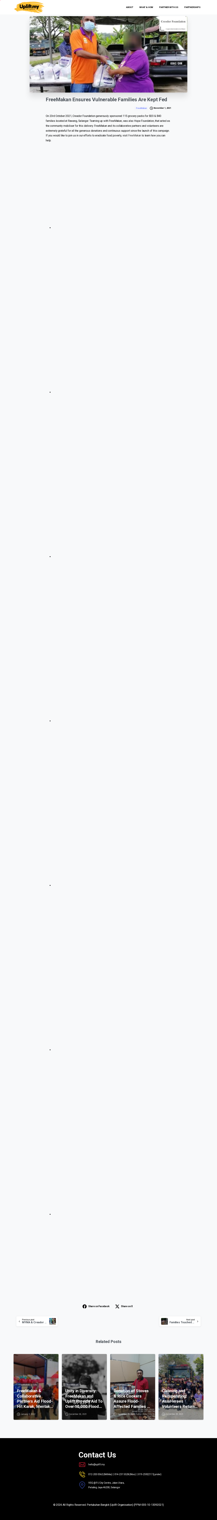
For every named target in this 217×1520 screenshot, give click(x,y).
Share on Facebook (99, 1306)
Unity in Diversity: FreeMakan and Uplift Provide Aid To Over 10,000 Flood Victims (84, 1399)
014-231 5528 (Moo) (125, 1474)
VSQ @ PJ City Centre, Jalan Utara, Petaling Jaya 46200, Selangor (106, 1485)
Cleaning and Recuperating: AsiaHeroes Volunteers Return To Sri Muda (178, 1399)
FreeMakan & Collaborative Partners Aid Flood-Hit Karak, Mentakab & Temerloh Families (35, 1399)
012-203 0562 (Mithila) (100, 1474)
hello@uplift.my (96, 1464)
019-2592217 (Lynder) (149, 1474)
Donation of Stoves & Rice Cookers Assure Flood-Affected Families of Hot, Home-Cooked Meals (132, 1399)
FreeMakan (134, 135)
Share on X (127, 1306)
